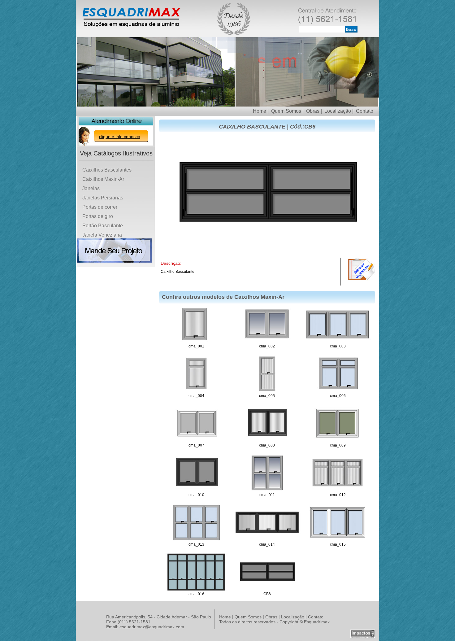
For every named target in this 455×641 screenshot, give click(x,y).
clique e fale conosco (119, 136)
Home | (261, 111)
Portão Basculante (102, 225)
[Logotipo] (131, 28)
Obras (271, 616)
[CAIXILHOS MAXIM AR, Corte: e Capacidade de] (196, 342)
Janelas (91, 188)
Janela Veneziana (102, 235)
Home (225, 616)
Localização (292, 616)
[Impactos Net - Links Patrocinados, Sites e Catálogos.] (362, 637)
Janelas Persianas (102, 197)
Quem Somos (248, 616)
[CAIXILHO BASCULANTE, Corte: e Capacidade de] (267, 589)
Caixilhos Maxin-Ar (103, 179)
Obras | (314, 111)
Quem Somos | (287, 111)
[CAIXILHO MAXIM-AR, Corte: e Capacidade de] (196, 391)
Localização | (338, 111)
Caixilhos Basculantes (107, 169)
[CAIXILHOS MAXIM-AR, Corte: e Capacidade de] (267, 342)
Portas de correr (99, 207)
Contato (364, 111)
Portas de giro (97, 216)
